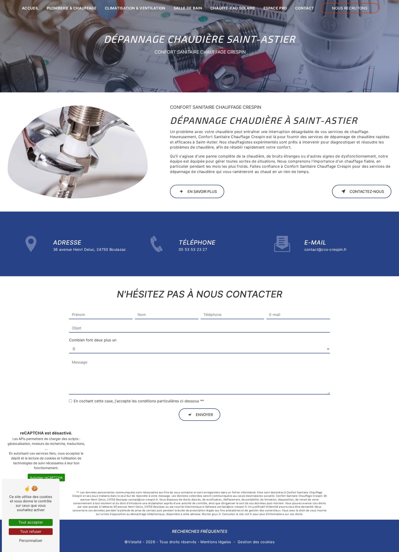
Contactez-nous (367, 191)
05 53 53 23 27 (193, 249)
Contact (304, 8)
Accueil (30, 8)
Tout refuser (30, 531)
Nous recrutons (349, 8)
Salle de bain (188, 8)
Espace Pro (275, 8)
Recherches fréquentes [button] (199, 531)
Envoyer (204, 414)
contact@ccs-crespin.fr (325, 249)
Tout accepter (30, 522)
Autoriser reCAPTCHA (46, 477)
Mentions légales (215, 542)
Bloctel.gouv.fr (211, 514)
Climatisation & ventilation (135, 8)
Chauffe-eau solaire (232, 8)
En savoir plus (202, 191)
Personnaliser (30, 540)
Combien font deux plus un (92, 340)
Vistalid (135, 542)
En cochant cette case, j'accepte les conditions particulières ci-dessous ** (139, 401)
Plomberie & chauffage (72, 8)
